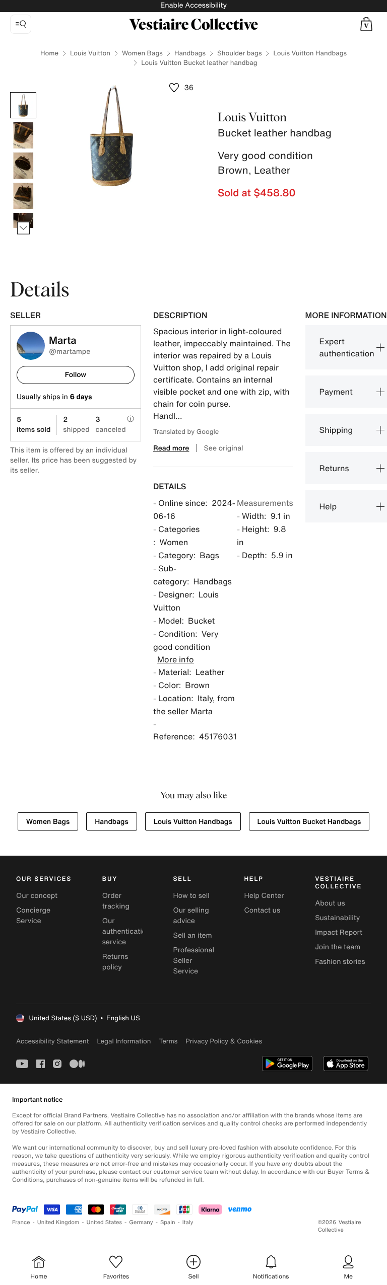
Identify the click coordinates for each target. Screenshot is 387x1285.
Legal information (124, 1041)
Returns (334, 468)
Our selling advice (191, 915)
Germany (141, 1222)
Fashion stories (340, 961)
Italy (188, 1222)
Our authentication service (126, 931)
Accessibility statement (52, 1041)
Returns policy (115, 961)
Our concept (36, 895)
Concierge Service (33, 915)
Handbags (190, 53)
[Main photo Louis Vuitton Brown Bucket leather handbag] (23, 105)
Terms (168, 1041)
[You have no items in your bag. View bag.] (366, 24)
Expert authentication (346, 347)
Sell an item (192, 935)
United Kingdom (58, 1222)
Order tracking (116, 901)
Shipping (336, 430)
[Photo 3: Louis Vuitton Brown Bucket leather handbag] (23, 166)
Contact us (262, 910)
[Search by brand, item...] (20, 24)
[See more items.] (23, 228)
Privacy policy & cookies (223, 1041)
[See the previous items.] (23, 92)
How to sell (191, 895)
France (21, 1222)
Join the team (337, 947)
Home (49, 53)
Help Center (264, 895)
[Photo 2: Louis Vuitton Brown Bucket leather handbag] (23, 135)
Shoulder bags (239, 53)
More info (175, 659)
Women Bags (142, 53)
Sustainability (337, 918)
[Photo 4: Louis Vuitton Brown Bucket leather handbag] (23, 196)
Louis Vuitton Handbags (310, 53)
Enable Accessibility (193, 5)
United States (104, 1222)
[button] (366, 24)
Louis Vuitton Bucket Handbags (309, 821)
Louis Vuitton (90, 53)
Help (328, 506)
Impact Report (338, 932)
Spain (167, 1222)
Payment (336, 392)
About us (330, 903)
